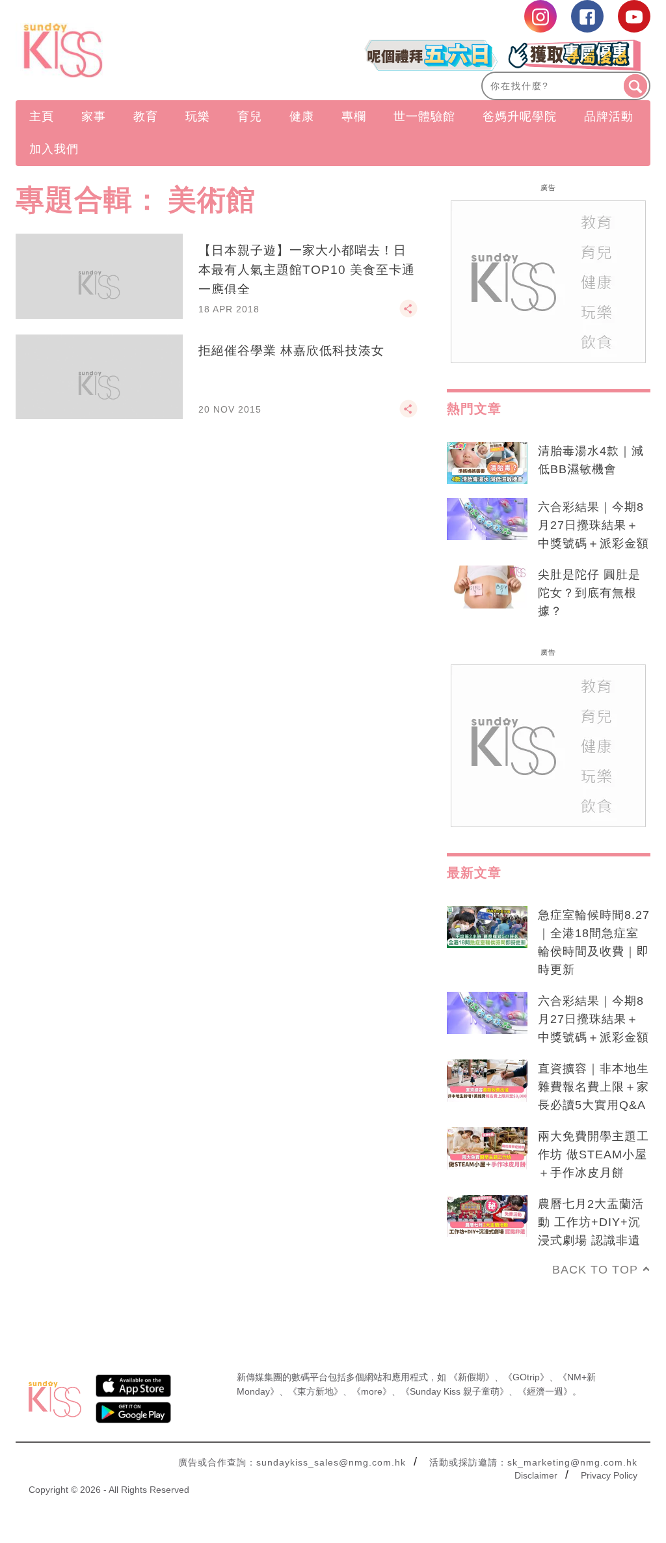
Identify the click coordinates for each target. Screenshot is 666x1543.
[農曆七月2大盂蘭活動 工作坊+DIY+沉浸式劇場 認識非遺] (487, 1216)
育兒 (249, 116)
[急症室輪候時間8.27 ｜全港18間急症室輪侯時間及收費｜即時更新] (487, 927)
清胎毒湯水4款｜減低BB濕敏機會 (591, 460)
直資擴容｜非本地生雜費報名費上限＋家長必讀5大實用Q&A (593, 1087)
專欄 (353, 116)
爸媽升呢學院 (520, 116)
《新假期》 (471, 1377)
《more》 (372, 1391)
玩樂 (197, 116)
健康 (301, 116)
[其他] (408, 314)
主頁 (41, 116)
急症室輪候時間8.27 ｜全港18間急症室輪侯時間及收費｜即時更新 (594, 942)
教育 (145, 116)
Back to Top (595, 1269)
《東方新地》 (315, 1391)
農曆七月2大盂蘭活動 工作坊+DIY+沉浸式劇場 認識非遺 (591, 1222)
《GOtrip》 (526, 1377)
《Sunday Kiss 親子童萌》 (455, 1391)
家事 (93, 116)
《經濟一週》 (545, 1391)
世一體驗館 (424, 116)
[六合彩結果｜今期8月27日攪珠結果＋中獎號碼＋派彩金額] (487, 519)
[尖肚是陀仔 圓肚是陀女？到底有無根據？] (487, 587)
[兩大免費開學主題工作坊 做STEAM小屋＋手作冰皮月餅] (487, 1148)
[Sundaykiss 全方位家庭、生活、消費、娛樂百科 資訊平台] (111, 50)
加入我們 (54, 149)
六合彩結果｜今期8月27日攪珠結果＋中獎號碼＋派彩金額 (593, 525)
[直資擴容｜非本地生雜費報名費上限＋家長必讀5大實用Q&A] (487, 1080)
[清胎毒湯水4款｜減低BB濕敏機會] (487, 463)
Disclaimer (535, 1475)
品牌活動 (608, 116)
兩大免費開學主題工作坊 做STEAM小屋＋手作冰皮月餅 (593, 1154)
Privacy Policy (609, 1475)
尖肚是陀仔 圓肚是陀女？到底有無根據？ (589, 593)
